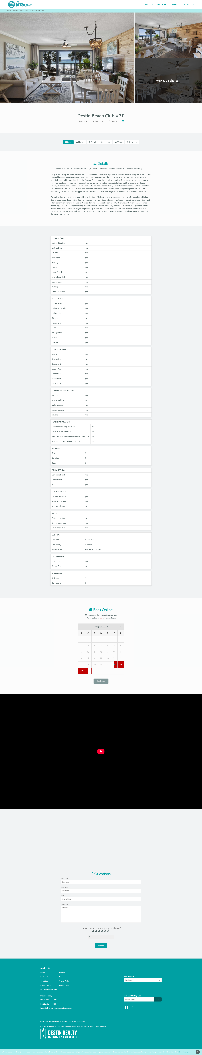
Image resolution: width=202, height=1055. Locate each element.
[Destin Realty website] (58, 1039)
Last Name (64, 887)
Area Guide (162, 4)
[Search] (160, 980)
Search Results (24, 10)
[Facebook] (127, 1007)
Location (106, 142)
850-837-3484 (55, 1004)
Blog (186, 4)
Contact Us (44, 977)
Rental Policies (45, 985)
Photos (176, 4)
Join (158, 999)
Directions (63, 977)
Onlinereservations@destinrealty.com (58, 1008)
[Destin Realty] (20, 4)
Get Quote (101, 681)
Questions (132, 142)
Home (9, 10)
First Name (64, 878)
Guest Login (44, 981)
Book (69, 142)
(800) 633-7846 (52, 1000)
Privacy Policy (64, 985)
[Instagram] (131, 1007)
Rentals (149, 4)
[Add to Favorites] (123, 121)
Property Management (48, 989)
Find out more (183, 1052)
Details (93, 142)
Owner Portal (64, 981)
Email (63, 896)
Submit (101, 946)
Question (64, 904)
